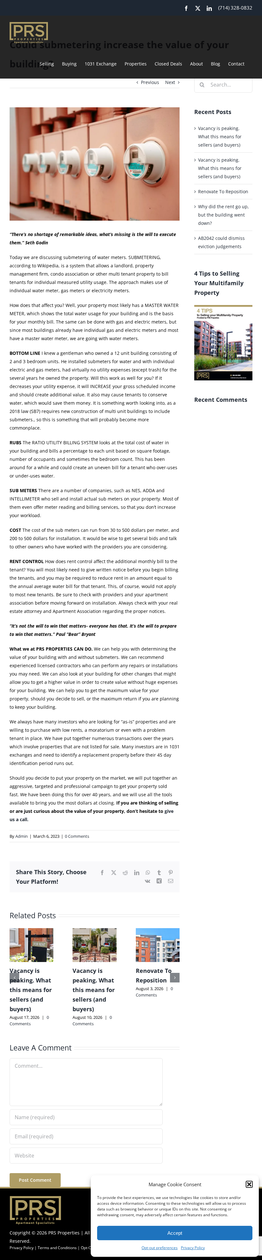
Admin (21, 836)
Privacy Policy (193, 1247)
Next (170, 82)
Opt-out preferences (160, 1247)
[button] (249, 1184)
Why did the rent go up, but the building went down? (223, 214)
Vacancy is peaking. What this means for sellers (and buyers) (31, 990)
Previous (150, 82)
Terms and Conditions (57, 1247)
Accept (174, 1233)
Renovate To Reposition (223, 191)
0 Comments (77, 836)
